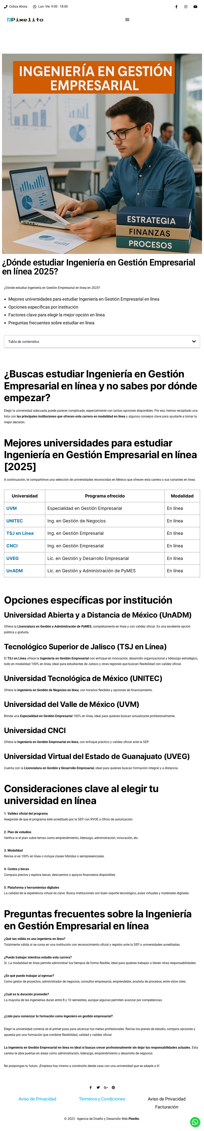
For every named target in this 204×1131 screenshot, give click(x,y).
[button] (127, 19)
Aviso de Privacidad (37, 1098)
